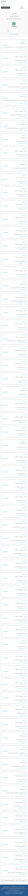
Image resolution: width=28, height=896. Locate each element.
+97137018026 (5, 658)
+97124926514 (5, 98)
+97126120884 (5, 299)
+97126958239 (5, 405)
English (4, 4)
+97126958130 (5, 72)
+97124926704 (5, 631)
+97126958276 (5, 711)
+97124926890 (5, 312)
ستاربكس (24, 41)
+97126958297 (5, 366)
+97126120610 (5, 645)
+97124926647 (5, 725)
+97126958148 (5, 791)
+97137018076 (5, 671)
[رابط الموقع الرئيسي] (23, 7)
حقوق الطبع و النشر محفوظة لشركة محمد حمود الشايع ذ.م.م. (14, 892)
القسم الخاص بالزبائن (22, 888)
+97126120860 (5, 565)
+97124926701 (5, 153)
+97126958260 (5, 445)
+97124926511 (5, 113)
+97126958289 (5, 605)
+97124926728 (5, 140)
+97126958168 (5, 193)
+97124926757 (5, 764)
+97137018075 (5, 179)
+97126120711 (4, 578)
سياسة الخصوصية (4, 888)
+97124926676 (5, 857)
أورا (6, 887)
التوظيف (12, 888)
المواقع (5, 887)
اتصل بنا (9, 888)
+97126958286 (5, 85)
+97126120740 (5, 538)
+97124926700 (5, 432)
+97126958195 (5, 246)
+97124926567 (5, 379)
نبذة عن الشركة (16, 887)
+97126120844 (5, 286)
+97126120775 (5, 552)
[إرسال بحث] (8, 30)
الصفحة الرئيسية (21, 887)
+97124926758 (5, 818)
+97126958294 (5, 831)
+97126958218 (5, 326)
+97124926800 (5, 751)
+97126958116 (5, 778)
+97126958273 (5, 472)
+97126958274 (5, 485)
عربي (1, 3)
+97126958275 (5, 459)
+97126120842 (5, 272)
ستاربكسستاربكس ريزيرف (20, 867)
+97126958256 (5, 339)
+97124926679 (5, 126)
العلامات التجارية (10, 887)
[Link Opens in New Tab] (5, 1)
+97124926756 (5, 45)
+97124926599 (5, 498)
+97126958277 (5, 392)
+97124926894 (5, 738)
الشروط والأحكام (16, 890)
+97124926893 (5, 618)
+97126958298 (5, 592)
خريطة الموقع (11, 890)
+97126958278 (5, 259)
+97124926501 (5, 219)
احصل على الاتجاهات (22, 49)
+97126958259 (5, 352)
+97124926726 (5, 419)
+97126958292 (5, 206)
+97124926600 (5, 166)
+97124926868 (5, 233)
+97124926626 (5, 844)
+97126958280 (5, 525)
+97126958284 (5, 804)
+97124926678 (5, 871)
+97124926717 (5, 512)
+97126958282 (5, 58)
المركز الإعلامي (16, 888)
